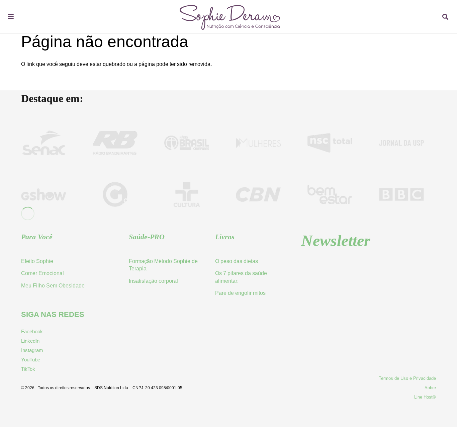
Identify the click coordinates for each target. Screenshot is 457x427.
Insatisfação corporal (153, 281)
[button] (445, 16)
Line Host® (425, 397)
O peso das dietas (236, 261)
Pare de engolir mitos (240, 293)
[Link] (230, 28)
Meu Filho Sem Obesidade (53, 285)
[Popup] (11, 17)
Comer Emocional (42, 273)
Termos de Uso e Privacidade (407, 378)
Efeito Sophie (37, 261)
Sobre (430, 387)
